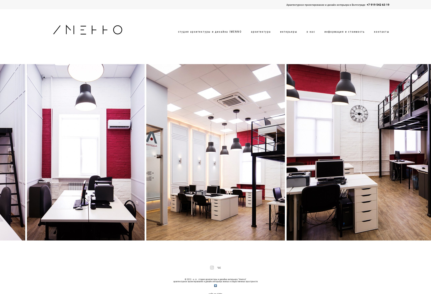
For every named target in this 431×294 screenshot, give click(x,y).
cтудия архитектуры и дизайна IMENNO (210, 31)
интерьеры (288, 31)
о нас (311, 31)
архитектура (261, 31)
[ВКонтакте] (215, 284)
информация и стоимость (344, 31)
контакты (381, 31)
